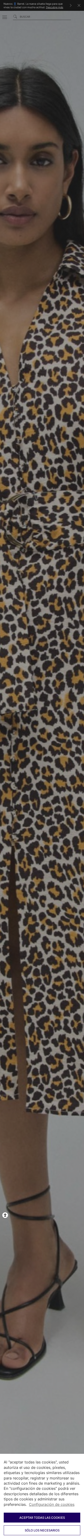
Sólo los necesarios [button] (42, 1530)
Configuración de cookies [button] (51, 1504)
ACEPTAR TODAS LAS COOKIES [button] (42, 1517)
